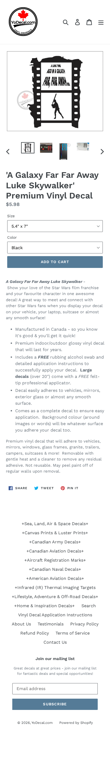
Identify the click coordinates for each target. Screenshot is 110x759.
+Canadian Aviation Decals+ (55, 551)
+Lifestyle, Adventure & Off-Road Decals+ (55, 596)
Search (88, 605)
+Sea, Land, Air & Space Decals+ (55, 523)
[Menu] (101, 22)
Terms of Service (73, 633)
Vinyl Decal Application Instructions (55, 614)
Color (12, 237)
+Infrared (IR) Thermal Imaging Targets (55, 587)
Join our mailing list (55, 658)
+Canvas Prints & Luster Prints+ (55, 532)
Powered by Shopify (76, 723)
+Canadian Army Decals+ (55, 541)
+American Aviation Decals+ (55, 578)
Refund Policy (34, 633)
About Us (21, 624)
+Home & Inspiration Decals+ (44, 605)
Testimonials (51, 624)
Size (11, 216)
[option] (28, 148)
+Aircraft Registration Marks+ (55, 560)
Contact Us (55, 642)
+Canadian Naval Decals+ (55, 569)
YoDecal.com (42, 723)
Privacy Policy (84, 624)
